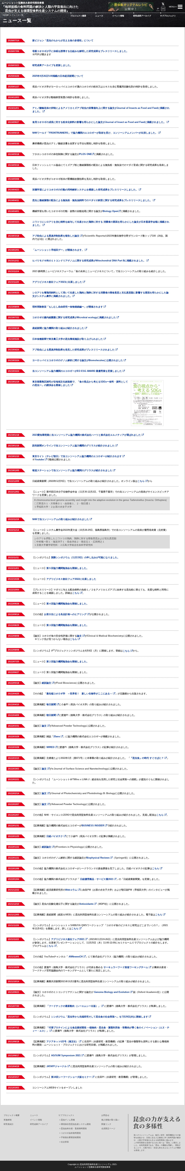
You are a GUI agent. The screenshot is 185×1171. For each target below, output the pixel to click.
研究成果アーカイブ (142, 16)
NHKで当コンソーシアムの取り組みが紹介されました (61, 519)
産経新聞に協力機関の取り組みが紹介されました (58, 328)
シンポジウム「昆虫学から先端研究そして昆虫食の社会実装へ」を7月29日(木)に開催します (100, 1016)
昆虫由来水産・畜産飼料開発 (74, 1128)
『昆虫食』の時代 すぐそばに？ (147, 758)
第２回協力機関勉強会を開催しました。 (67, 661)
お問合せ (105, 1115)
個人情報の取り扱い (110, 1120)
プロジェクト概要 (78, 16)
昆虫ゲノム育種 (68, 1120)
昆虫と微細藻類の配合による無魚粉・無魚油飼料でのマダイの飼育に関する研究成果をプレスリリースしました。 (92, 200)
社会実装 (65, 1142)
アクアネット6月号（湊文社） (62, 1041)
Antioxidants (86, 904)
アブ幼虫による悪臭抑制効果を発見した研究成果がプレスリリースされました (73, 349)
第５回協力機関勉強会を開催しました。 (67, 568)
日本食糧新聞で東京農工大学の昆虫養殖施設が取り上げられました (68, 339)
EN (163, 9)
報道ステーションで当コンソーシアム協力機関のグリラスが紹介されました (72, 470)
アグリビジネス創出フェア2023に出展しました (57, 282)
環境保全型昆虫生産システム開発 (76, 1124)
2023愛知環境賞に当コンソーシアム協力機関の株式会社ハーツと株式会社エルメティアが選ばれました (86, 435)
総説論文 (47, 683)
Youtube (40, 459)
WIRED (50, 747)
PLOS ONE (85, 154)
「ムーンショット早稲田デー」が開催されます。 (58, 250)
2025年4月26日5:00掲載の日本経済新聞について (57, 76)
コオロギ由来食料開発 (71, 1133)
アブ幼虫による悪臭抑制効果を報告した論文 (56, 235)
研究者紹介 (9, 1124)
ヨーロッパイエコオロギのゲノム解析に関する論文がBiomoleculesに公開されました (78, 360)
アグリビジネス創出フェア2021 (68, 939)
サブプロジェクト (168, 16)
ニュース (99, 16)
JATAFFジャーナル (56, 1066)
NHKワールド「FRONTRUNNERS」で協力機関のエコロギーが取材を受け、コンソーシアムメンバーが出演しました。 (95, 132)
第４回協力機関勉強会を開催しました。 (67, 603)
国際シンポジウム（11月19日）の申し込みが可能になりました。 (85, 557)
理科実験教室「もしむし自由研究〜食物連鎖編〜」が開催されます (68, 306)
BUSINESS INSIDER (93, 825)
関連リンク (106, 1124)
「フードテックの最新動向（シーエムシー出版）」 (73, 1006)
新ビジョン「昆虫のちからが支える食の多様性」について (62, 40)
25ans (57, 736)
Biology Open (110, 211)
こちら (141, 481)
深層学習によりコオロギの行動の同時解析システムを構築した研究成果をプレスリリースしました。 (85, 189)
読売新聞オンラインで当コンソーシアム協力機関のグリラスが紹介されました (73, 445)
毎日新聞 (51, 704)
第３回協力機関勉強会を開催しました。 (67, 625)
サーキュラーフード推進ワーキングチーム (126, 967)
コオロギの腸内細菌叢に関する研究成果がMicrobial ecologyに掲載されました (74, 317)
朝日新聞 (51, 715)
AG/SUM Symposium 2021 (66, 1055)
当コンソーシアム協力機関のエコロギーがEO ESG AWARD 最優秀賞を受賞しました (77, 371)
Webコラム (71, 889)
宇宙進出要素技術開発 (71, 1137)
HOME (6, 15)
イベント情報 (118, 16)
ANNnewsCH (76, 956)
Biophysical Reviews (98, 857)
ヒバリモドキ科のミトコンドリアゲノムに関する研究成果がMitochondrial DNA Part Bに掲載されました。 (89, 260)
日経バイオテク (55, 836)
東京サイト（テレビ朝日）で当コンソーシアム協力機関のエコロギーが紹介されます (77, 456)
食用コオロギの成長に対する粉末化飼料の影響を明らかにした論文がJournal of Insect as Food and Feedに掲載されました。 (99, 122)
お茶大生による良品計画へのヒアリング (65, 614)
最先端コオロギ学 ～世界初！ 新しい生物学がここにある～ (79, 693)
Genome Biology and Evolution (112, 992)
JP (158, 9)
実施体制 (8, 1120)
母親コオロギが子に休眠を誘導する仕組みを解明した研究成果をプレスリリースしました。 (80, 51)
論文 (79, 635)
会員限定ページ (108, 1128)
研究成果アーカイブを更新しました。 (52, 65)
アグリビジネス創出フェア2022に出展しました (71, 579)
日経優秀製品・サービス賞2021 (97, 879)
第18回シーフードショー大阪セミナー (71, 1077)
